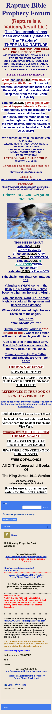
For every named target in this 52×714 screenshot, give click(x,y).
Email (10, 685)
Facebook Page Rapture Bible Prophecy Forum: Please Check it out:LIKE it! (26, 576)
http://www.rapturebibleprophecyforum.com (26, 556)
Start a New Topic (9, 520)
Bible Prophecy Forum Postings (20, 514)
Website (22, 685)
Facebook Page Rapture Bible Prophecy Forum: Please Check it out (26, 677)
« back (5, 707)
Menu (7, 504)
